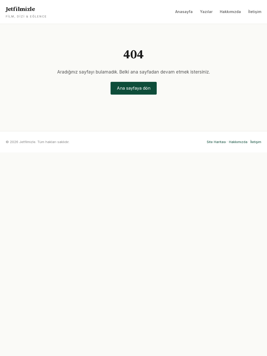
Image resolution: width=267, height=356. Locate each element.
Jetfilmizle (26, 12)
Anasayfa (184, 11)
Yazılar (206, 11)
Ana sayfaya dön (133, 88)
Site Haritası (216, 142)
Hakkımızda (230, 11)
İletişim (254, 11)
